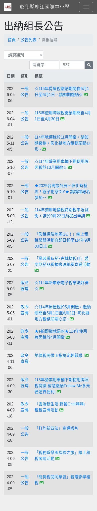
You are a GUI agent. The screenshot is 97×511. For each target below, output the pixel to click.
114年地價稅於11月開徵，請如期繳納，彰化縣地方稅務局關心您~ (62, 143)
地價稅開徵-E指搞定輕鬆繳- (59, 355)
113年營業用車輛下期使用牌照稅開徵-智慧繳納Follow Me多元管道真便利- (62, 386)
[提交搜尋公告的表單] (89, 65)
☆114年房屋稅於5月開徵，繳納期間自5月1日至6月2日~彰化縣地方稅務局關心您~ (63, 313)
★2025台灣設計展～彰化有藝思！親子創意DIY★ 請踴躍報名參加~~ (62, 192)
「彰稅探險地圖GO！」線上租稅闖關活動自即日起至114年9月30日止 (63, 240)
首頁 (12, 40)
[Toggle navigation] (86, 7)
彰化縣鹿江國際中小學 (44, 7)
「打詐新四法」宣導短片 (56, 428)
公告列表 (29, 40)
